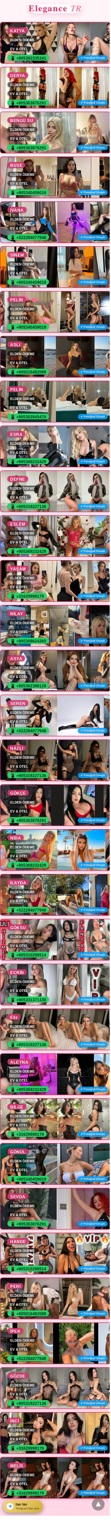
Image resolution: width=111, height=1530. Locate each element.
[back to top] (98, 1504)
